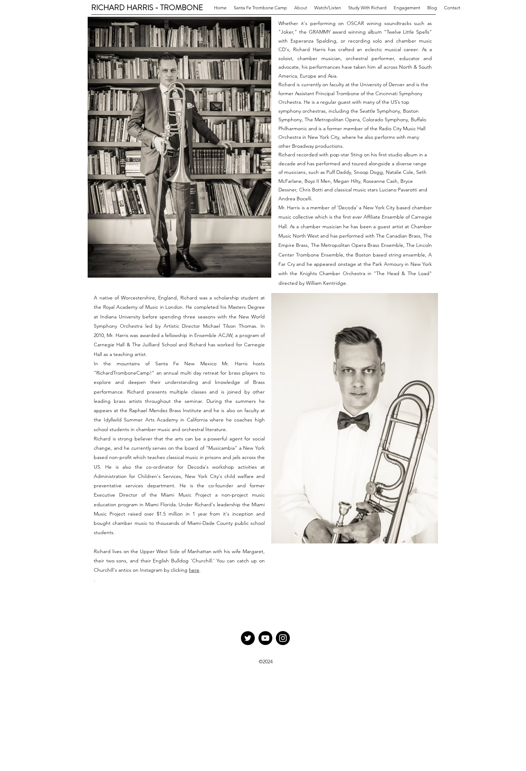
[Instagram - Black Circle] (283, 638)
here (194, 570)
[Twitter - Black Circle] (248, 638)
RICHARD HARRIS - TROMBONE (147, 7)
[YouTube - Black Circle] (265, 638)
